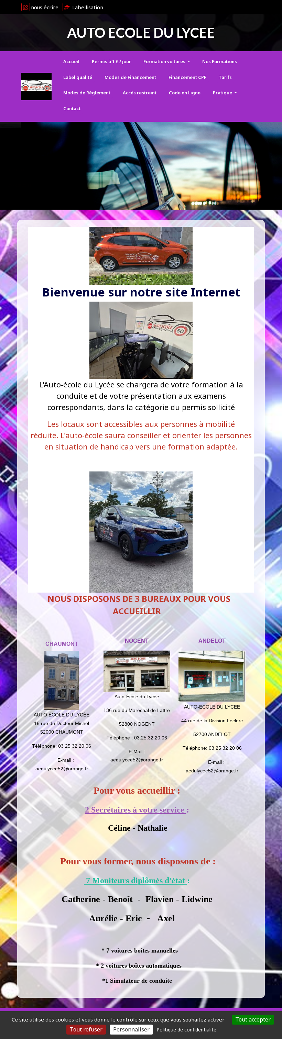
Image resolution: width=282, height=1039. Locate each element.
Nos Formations (219, 61)
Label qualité (77, 77)
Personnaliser (131, 1029)
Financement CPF (187, 77)
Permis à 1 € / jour (111, 61)
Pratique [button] (223, 93)
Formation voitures (164, 61)
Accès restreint (139, 93)
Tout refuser (86, 1029)
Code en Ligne (184, 93)
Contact (71, 108)
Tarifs (225, 77)
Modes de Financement (130, 77)
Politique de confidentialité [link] (186, 1029)
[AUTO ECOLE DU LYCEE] (36, 86)
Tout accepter (253, 1019)
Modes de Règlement (86, 93)
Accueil (71, 61)
